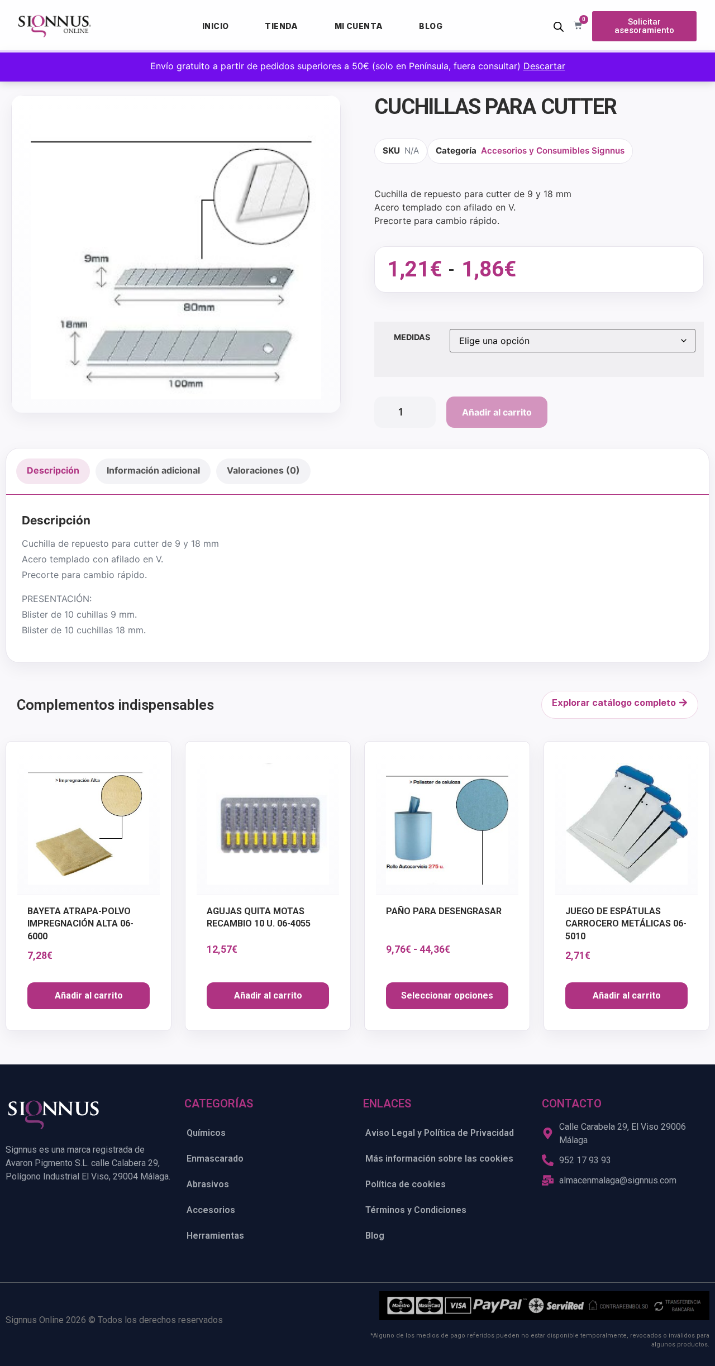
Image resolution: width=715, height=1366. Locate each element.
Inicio (215, 26)
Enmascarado (215, 1158)
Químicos (206, 1133)
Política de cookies (405, 1184)
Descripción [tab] (53, 470)
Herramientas (215, 1235)
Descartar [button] (544, 65)
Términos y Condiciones (415, 1210)
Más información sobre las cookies (439, 1158)
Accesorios (211, 1210)
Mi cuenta (359, 26)
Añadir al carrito (497, 412)
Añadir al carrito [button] (89, 995)
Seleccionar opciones (447, 995)
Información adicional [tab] (153, 470)
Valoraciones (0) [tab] (263, 470)
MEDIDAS (412, 337)
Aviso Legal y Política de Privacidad (439, 1133)
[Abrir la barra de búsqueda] (558, 26)
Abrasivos (208, 1184)
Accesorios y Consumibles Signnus (553, 150)
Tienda (281, 26)
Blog (430, 26)
